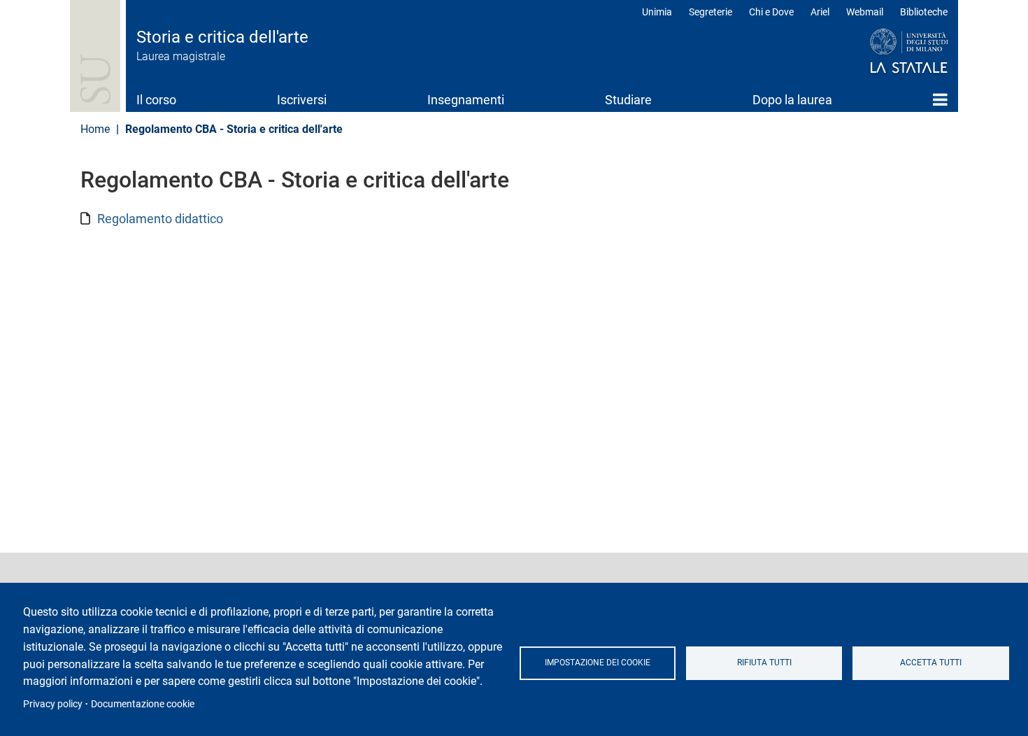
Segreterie (710, 11)
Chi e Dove (771, 11)
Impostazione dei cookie (597, 662)
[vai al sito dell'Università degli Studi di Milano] (882, 52)
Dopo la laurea (792, 99)
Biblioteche (924, 11)
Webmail (864, 11)
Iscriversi (302, 99)
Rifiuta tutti (764, 662)
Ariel (820, 11)
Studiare (628, 99)
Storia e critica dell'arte (222, 37)
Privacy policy (53, 703)
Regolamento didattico (160, 218)
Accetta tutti (931, 662)
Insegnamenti (465, 99)
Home (940, 99)
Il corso (156, 99)
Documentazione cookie (142, 703)
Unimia (657, 11)
